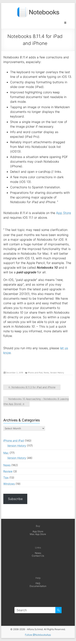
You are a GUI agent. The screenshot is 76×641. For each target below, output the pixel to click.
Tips (6, 477)
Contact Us (38, 555)
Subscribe (15, 499)
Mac (6, 452)
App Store (63, 213)
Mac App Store (38, 534)
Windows (9, 483)
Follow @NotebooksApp (38, 634)
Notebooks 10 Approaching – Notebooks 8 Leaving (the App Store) (36, 401)
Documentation (38, 586)
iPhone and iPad (35, 372)
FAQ (38, 583)
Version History (57, 372)
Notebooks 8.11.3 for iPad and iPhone (31, 387)
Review (7, 471)
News (46, 372)
